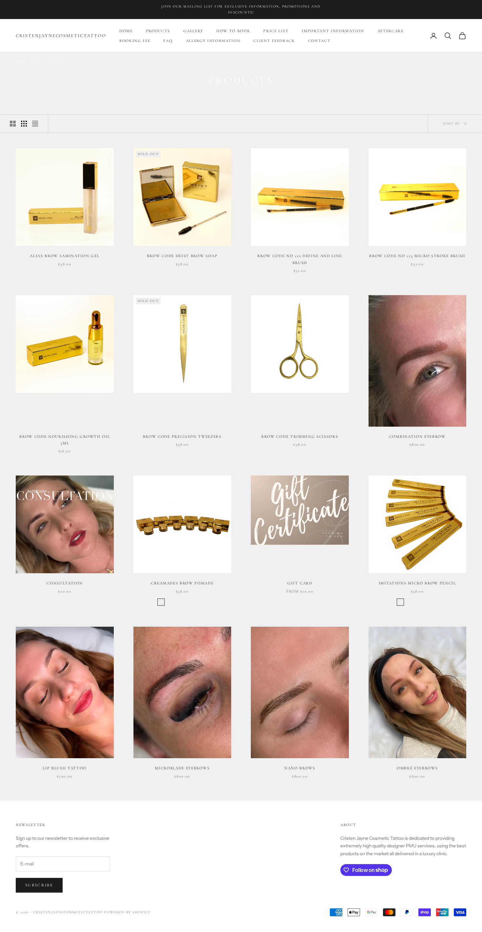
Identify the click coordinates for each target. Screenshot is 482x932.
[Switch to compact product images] (35, 123)
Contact (319, 40)
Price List (276, 31)
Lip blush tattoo (65, 768)
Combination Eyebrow (417, 436)
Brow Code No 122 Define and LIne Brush (299, 259)
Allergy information (213, 40)
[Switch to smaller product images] (24, 123)
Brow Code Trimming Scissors (299, 436)
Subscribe (39, 885)
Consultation (65, 583)
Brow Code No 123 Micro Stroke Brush (417, 255)
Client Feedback (274, 40)
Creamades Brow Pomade (182, 583)
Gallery (193, 31)
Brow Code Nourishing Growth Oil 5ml (64, 439)
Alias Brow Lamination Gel (64, 255)
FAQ (167, 40)
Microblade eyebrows (182, 768)
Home (126, 31)
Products (158, 31)
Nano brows (299, 768)
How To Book (233, 31)
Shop (40, 62)
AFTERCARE (390, 31)
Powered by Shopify (127, 912)
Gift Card (299, 583)
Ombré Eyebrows (417, 768)
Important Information (333, 31)
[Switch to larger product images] (13, 123)
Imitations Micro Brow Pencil (417, 583)
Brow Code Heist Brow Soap (182, 255)
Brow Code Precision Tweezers (182, 436)
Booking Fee (134, 40)
